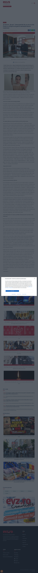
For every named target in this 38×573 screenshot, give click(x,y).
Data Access (19, 294)
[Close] (35, 279)
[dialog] (19, 286)
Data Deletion (14, 294)
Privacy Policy (24, 294)
